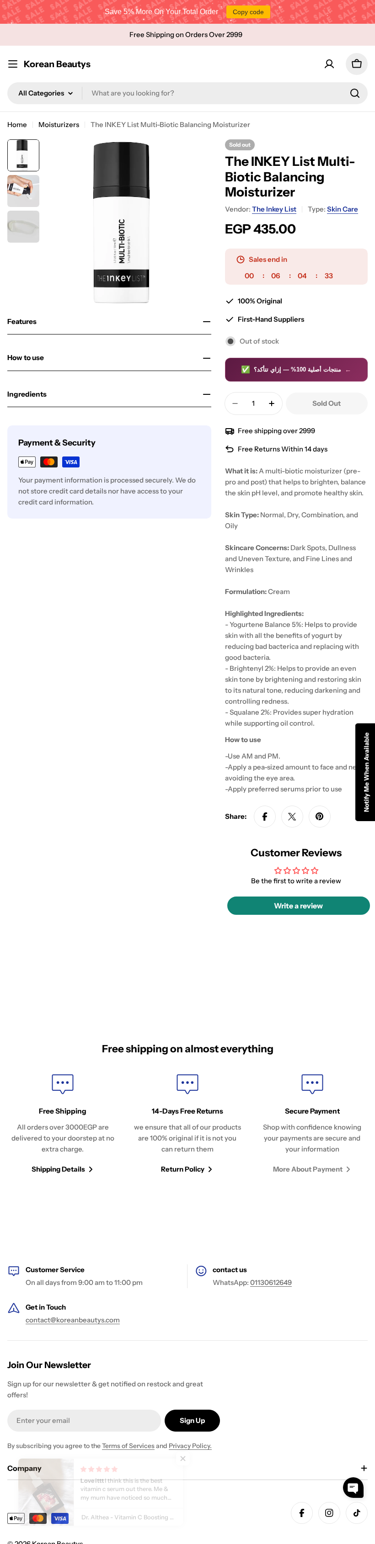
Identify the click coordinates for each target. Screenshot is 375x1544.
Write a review (298, 905)
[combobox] (187, 93)
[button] (353, 1487)
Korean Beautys (57, 63)
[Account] (329, 63)
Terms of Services (128, 1446)
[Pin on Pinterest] (320, 817)
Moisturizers (58, 124)
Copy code (248, 12)
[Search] (354, 93)
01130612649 (271, 1282)
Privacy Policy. (190, 1446)
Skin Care (342, 209)
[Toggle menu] (12, 63)
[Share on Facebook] (265, 817)
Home (17, 124)
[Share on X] (292, 817)
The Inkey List (274, 209)
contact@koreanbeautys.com (73, 1320)
